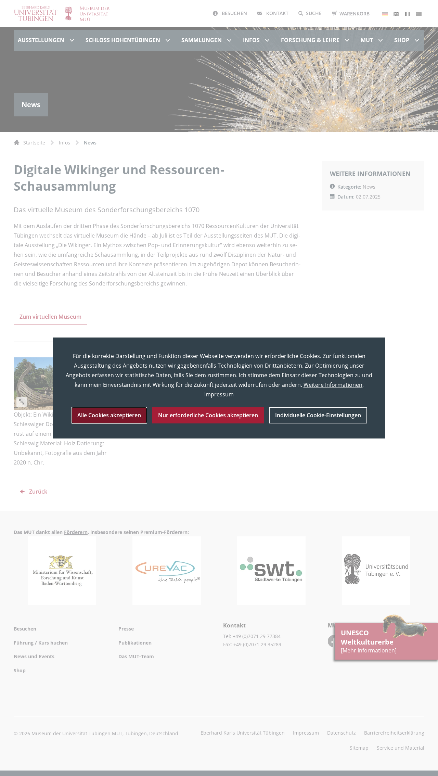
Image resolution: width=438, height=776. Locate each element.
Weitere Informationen (333, 385)
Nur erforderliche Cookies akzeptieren (208, 415)
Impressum (219, 394)
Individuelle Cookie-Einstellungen (318, 415)
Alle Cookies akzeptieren (109, 415)
